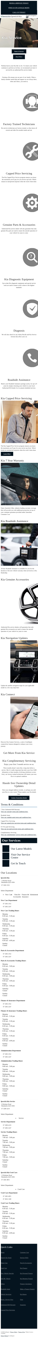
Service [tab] (21, 1118)
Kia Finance (23, 1268)
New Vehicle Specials (7, 1273)
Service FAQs (24, 1258)
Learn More (7, 454)
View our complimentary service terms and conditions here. (18, 834)
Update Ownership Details (19, 798)
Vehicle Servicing (6, 1294)
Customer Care (24, 1252)
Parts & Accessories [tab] (17, 896)
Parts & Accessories (26, 1263)
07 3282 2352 (5, 885)
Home (2, 1252)
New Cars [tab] (8, 894)
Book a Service (19, 51)
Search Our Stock (6, 1258)
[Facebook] (3, 1325)
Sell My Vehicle (5, 1278)
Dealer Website (4, 1335)
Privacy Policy (13, 1332)
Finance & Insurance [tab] (25, 896)
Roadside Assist (5, 1289)
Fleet (21, 1299)
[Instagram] (8, 1325)
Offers (3, 1284)
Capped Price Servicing (8, 1310)
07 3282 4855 (5, 1180)
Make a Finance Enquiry (27, 1289)
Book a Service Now (7, 1299)
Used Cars (4, 1268)
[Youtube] (13, 1325)
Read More (19, 57)
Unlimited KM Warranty (8, 1305)
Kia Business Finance (26, 1278)
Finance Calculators (26, 1284)
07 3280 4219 (5, 1109)
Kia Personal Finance (26, 1273)
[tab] (19, 883)
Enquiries (23, 1305)
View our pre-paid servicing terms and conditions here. (17, 829)
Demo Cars (4, 1263)
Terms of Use (21, 1332)
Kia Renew (23, 1294)
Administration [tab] (34, 894)
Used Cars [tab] (21, 1189)
